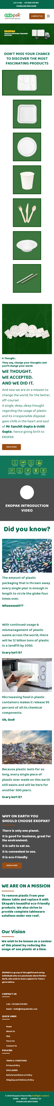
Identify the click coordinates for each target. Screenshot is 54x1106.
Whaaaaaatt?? (12, 606)
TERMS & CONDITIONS (16, 1061)
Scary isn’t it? (12, 653)
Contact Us (37, 16)
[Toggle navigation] (48, 16)
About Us (10, 1031)
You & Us (10, 1041)
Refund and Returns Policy (19, 1075)
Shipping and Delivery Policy (20, 1080)
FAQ (8, 1036)
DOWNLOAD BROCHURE (26, 6)
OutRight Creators (40, 1095)
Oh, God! (8, 720)
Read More (11, 447)
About (24, 1098)
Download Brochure (27, 1101)
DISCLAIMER (12, 1070)
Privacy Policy (13, 1065)
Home (9, 1027)
